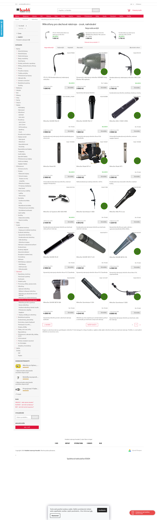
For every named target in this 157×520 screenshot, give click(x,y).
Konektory (21, 119)
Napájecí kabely (22, 164)
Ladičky (21, 193)
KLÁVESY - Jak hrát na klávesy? (24, 404)
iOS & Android (22, 338)
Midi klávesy (22, 264)
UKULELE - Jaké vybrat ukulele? (24, 402)
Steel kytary (21, 61)
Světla (18, 348)
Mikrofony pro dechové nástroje (28, 300)
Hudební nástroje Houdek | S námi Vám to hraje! (78, 439)
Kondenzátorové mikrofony (26, 237)
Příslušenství (20, 166)
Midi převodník (23, 269)
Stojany (20, 171)
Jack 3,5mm (22, 124)
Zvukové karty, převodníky (25, 319)
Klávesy (18, 95)
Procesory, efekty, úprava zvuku (27, 284)
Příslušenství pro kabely (25, 159)
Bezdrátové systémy (24, 83)
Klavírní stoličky (23, 220)
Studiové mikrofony (23, 232)
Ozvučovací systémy (24, 276)
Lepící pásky (21, 213)
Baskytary (19, 88)
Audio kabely (22, 154)
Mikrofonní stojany (24, 183)
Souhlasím (102, 510)
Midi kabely (21, 107)
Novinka (22, 28)
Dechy (18, 100)
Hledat (96, 10)
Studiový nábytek (23, 249)
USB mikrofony (23, 240)
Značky (18, 350)
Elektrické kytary (23, 56)
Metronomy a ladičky (24, 191)
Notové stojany (23, 176)
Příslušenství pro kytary (25, 75)
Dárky (18, 222)
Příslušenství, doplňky (25, 310)
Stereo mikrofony (24, 305)
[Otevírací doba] (78, 443)
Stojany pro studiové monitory (27, 230)
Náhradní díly (22, 78)
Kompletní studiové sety (25, 254)
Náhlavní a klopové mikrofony (27, 291)
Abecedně (80, 47)
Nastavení (55, 516)
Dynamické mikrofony (25, 235)
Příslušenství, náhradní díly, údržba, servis (28, 335)
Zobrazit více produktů (91, 42)
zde (91, 511)
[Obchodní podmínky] (89, 443)
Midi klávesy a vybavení (25, 262)
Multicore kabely (23, 161)
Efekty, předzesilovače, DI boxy (27, 66)
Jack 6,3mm (22, 122)
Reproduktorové (23, 144)
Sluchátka (21, 198)
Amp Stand (22, 188)
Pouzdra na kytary (23, 70)
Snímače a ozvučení (23, 80)
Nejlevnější (60, 47)
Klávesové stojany (24, 173)
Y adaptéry (21, 151)
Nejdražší (70, 47)
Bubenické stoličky (24, 217)
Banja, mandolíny (23, 58)
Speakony (21, 129)
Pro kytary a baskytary (25, 186)
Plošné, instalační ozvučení (26, 341)
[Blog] (100, 443)
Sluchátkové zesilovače (25, 210)
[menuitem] (17, 16)
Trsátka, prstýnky (23, 73)
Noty (17, 97)
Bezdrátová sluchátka (25, 205)
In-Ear (20, 203)
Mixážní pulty (22, 281)
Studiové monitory (23, 227)
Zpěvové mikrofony (24, 289)
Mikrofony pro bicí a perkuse (27, 302)
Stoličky (20, 85)
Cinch (20, 132)
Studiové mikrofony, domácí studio (29, 307)
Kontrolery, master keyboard (26, 322)
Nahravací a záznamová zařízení (27, 244)
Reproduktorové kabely (25, 149)
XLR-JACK (21, 117)
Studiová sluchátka (24, 200)
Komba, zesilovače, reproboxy (26, 63)
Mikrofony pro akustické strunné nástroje (28, 294)
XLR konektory (23, 127)
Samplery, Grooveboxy (24, 345)
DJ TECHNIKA (22, 343)
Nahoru (48, 324)
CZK (131, 4)
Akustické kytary (23, 51)
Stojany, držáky (22, 327)
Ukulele (18, 90)
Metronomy (22, 195)
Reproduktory (22, 332)
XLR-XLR (21, 115)
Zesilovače (21, 279)
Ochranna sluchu (23, 168)
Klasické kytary (22, 53)
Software (20, 259)
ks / (27, 427)
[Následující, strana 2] (136, 324)
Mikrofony (21, 286)
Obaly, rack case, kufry (24, 329)
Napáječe (21, 312)
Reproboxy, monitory (24, 274)
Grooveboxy (21, 257)
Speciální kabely (22, 156)
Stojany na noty (23, 178)
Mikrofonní (21, 112)
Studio (18, 225)
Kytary (18, 48)
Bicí (17, 93)
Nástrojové (21, 110)
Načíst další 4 (92, 324)
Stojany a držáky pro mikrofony (27, 314)
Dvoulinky (21, 146)
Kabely (18, 105)
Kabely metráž (22, 137)
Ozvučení (19, 271)
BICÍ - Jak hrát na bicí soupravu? (24, 407)
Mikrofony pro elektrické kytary (28, 297)
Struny (20, 68)
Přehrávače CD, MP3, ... (24, 324)
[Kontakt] (67, 443)
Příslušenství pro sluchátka (26, 208)
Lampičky (21, 181)
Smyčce (18, 102)
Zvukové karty (22, 247)
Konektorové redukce (24, 134)
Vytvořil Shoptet (137, 450)
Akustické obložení (23, 252)
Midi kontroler (23, 266)
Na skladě (23, 26)
